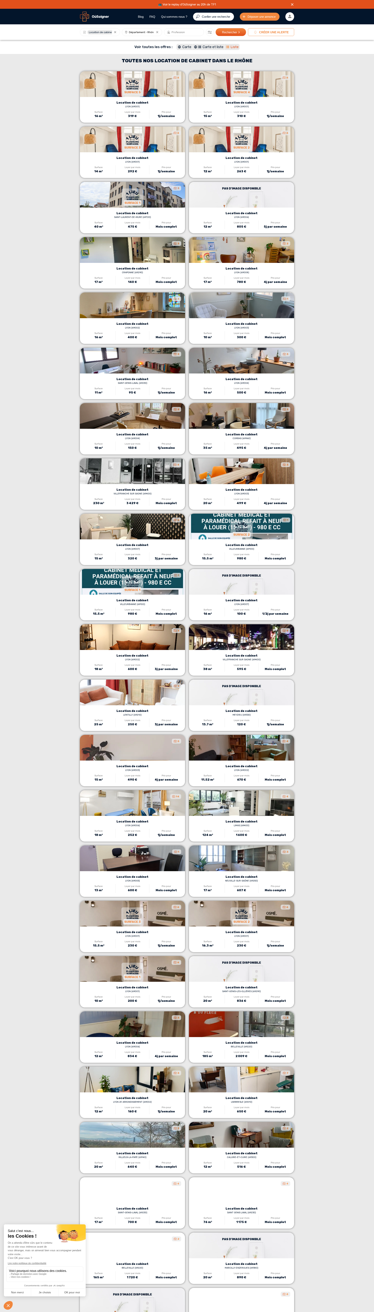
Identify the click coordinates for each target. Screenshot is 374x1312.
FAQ (152, 16)
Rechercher (229, 32)
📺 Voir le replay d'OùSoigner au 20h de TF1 (187, 4)
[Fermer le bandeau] (292, 4)
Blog (141, 16)
